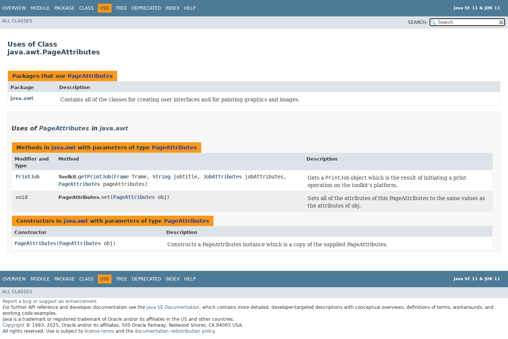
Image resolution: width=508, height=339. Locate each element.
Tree (121, 8)
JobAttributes (222, 177)
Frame (121, 177)
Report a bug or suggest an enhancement (50, 301)
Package (64, 8)
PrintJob (27, 177)
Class (86, 8)
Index (172, 8)
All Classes (17, 20)
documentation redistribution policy (174, 331)
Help (190, 8)
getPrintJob (94, 177)
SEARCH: (417, 22)
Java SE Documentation (173, 307)
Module (40, 8)
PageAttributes (90, 76)
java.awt (21, 98)
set (105, 197)
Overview (14, 8)
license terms (99, 331)
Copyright (14, 325)
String (161, 177)
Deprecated (146, 8)
